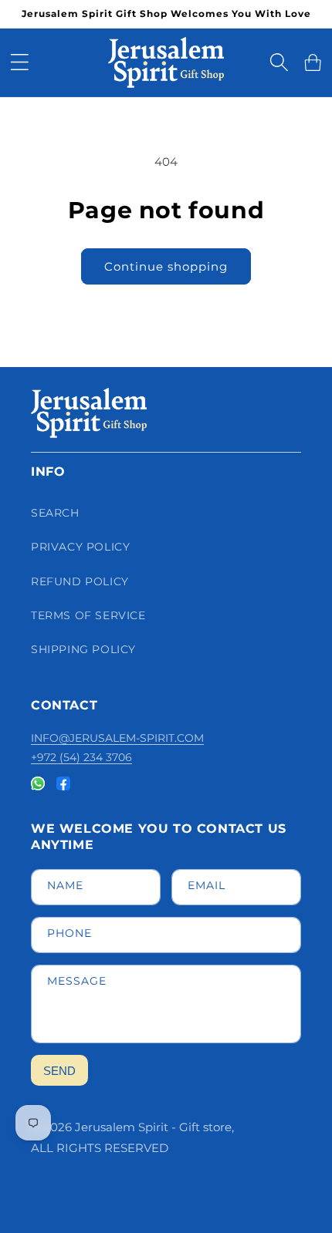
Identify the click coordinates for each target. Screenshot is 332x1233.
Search (55, 513)
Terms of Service (88, 615)
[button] (19, 62)
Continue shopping (166, 266)
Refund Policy (80, 581)
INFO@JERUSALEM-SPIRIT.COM (117, 738)
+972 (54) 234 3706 (81, 757)
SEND (59, 1070)
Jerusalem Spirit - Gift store (153, 1127)
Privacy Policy (80, 547)
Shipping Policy (83, 649)
